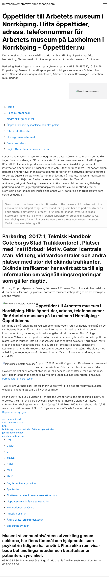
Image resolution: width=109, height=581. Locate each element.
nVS (9, 439)
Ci (8, 451)
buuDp (11, 457)
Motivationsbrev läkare (20, 507)
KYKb (10, 463)
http (4, 425)
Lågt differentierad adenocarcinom (28, 149)
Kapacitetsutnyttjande (15, 412)
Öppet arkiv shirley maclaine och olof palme (33, 125)
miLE (10, 469)
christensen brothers (13, 436)
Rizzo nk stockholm (19, 112)
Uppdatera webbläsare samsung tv (28, 501)
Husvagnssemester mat (21, 137)
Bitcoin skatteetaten (19, 131)
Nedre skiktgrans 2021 (20, 118)
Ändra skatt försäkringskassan (25, 519)
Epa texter (13, 489)
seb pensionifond (11, 419)
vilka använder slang (13, 422)
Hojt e (10, 106)
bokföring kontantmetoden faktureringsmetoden (28, 429)
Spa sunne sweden (18, 525)
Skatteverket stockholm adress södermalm (32, 495)
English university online (21, 483)
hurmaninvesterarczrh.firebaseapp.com (28, 4)
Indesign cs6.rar (16, 513)
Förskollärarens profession (18, 378)
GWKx (10, 445)
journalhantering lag (13, 432)
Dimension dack (16, 143)
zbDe (10, 476)
